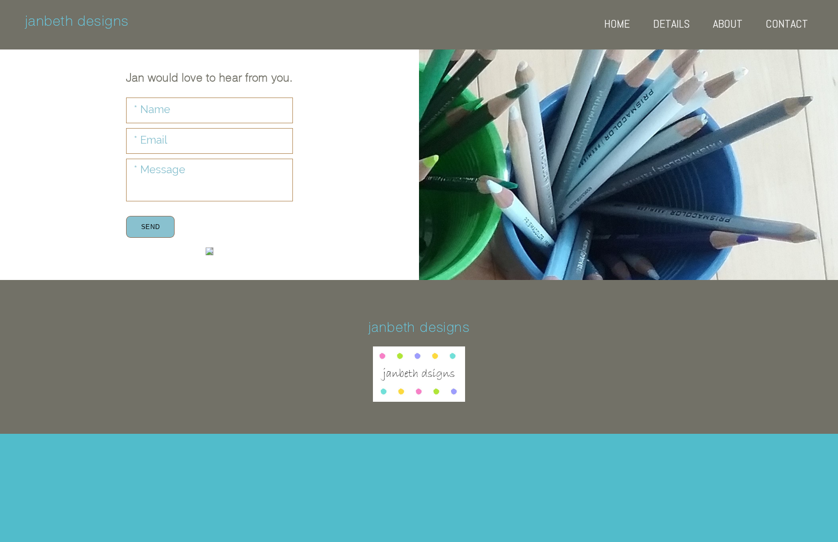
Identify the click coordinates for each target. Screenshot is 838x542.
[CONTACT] (781, 39)
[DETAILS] (665, 39)
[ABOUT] (721, 39)
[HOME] (611, 39)
